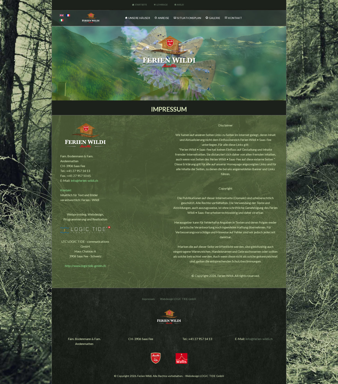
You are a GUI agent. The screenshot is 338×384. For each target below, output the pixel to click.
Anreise (163, 18)
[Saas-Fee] (155, 362)
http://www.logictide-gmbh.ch (85, 266)
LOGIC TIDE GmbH (185, 299)
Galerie (214, 18)
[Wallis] (181, 362)
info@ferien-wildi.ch (84, 180)
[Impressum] (62, 15)
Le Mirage (162, 4)
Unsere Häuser (139, 18)
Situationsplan (189, 18)
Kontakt (235, 18)
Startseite (141, 4)
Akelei (180, 4)
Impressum (148, 299)
